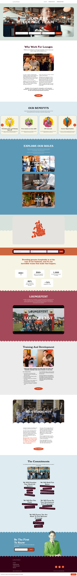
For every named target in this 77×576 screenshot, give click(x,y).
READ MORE (38, 388)
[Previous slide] (2, 125)
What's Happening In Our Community (38, 449)
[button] (34, 235)
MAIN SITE (14, 567)
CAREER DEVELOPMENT (60, 1)
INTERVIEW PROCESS (52, 1)
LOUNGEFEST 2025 (38, 322)
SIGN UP (31, 549)
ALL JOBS (45, 1)
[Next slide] (74, 125)
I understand (74, 574)
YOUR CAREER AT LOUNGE (38, 95)
